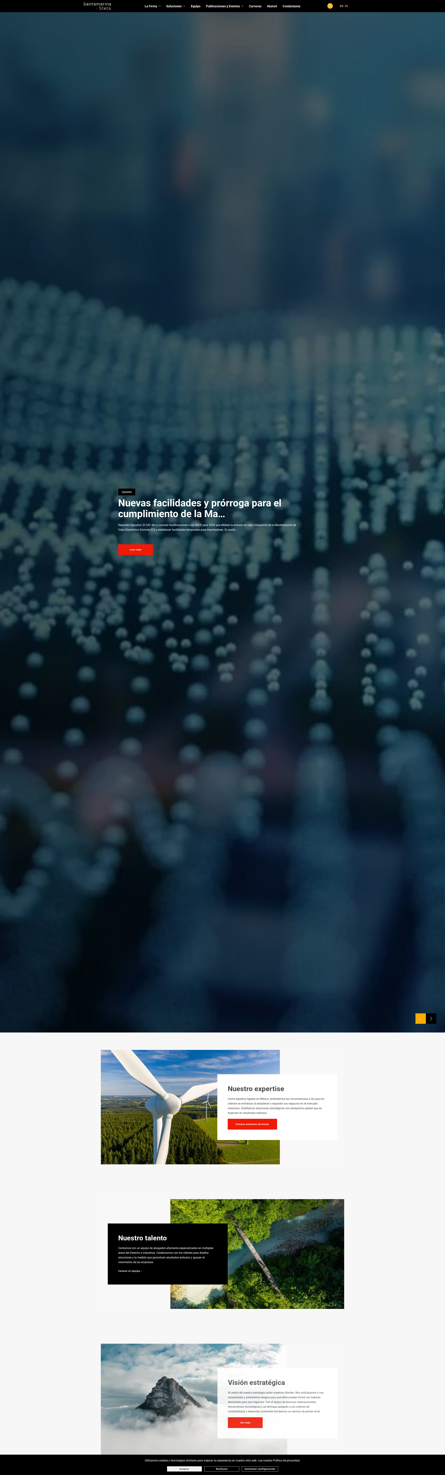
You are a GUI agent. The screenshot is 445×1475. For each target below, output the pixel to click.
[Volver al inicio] (97, 6)
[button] (330, 6)
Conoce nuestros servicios (252, 1124)
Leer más (135, 549)
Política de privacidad (286, 1460)
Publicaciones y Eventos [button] (223, 6)
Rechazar (222, 1469)
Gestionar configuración (260, 1469)
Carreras (255, 6)
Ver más (245, 1422)
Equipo (195, 6)
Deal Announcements (135, 492)
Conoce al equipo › (130, 1271)
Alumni (272, 6)
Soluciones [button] (174, 6)
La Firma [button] (151, 6)
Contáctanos (291, 6)
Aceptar (184, 1469)
